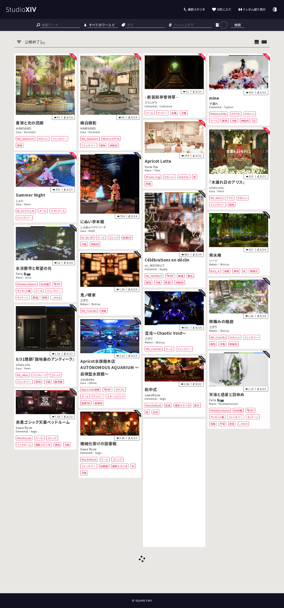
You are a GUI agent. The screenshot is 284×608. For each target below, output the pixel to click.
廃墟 (180, 275)
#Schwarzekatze (27, 284)
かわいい (43, 138)
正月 (155, 412)
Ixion (28, 277)
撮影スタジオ (182, 405)
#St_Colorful (89, 310)
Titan (157, 170)
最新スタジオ (196, 9)
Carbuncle (165, 106)
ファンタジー (60, 138)
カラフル (235, 113)
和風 (174, 112)
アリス (229, 197)
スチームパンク (115, 396)
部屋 (148, 183)
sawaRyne (152, 395)
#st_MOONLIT (154, 275)
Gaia (18, 132)
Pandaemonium (228, 403)
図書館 (104, 466)
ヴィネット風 (24, 290)
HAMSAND (23, 128)
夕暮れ (213, 103)
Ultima (93, 383)
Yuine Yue (151, 166)
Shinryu (224, 264)
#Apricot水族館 (90, 389)
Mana (148, 170)
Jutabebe (87, 379)
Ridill (92, 231)
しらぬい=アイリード (93, 227)
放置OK (127, 237)
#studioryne (24, 438)
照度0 (168, 282)
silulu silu (216, 187)
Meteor (213, 264)
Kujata (163, 269)
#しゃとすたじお (26, 211)
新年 (196, 405)
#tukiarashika (218, 113)
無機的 (98, 403)
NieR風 (45, 284)
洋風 (183, 112)
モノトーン (22, 297)
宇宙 (222, 424)
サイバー (162, 112)
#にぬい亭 (87, 237)
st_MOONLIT (155, 265)
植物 (19, 145)
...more (56, 297)
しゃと (19, 200)
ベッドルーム (24, 444)
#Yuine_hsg (153, 177)
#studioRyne (153, 405)
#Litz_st (215, 271)
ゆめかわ (184, 177)
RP (172, 275)
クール (149, 112)
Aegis (162, 398)
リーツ (213, 260)
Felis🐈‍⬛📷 (23, 273)
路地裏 (59, 381)
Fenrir (220, 191)
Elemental (151, 106)
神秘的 (114, 145)
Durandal (29, 132)
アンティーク (40, 375)
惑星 (232, 424)
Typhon (228, 107)
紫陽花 (254, 271)
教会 (190, 275)
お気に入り (224, 9)
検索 (237, 24)
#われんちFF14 (111, 138)
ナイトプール (58, 211)
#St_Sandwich (25, 138)
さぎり (84, 300)
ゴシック (114, 237)
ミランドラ (151, 102)
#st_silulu (216, 197)
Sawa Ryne (24, 428)
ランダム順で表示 (254, 9)
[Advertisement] (174, 483)
